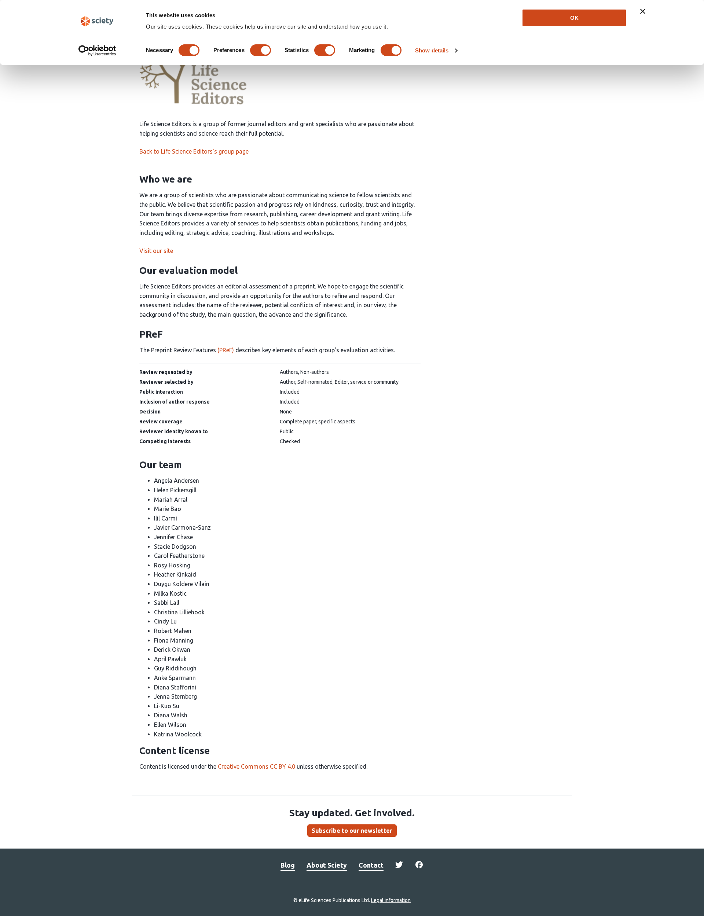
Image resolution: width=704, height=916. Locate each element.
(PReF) (225, 350)
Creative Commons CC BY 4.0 (256, 766)
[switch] (260, 50)
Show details (431, 50)
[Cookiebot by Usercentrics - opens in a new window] (97, 50)
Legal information (391, 900)
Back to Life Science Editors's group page (194, 151)
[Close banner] (642, 11)
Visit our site (156, 250)
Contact (371, 865)
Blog (287, 865)
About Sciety (327, 865)
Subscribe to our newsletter (352, 830)
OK (574, 18)
